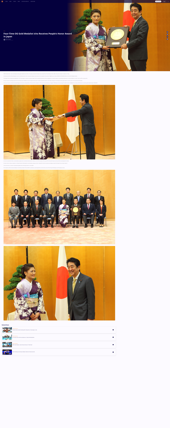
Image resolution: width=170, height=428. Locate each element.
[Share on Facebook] (167, 34)
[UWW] (2, 1)
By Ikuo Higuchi (8, 39)
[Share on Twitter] (167, 37)
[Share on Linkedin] (167, 39)
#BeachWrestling (15, 328)
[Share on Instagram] (167, 32)
